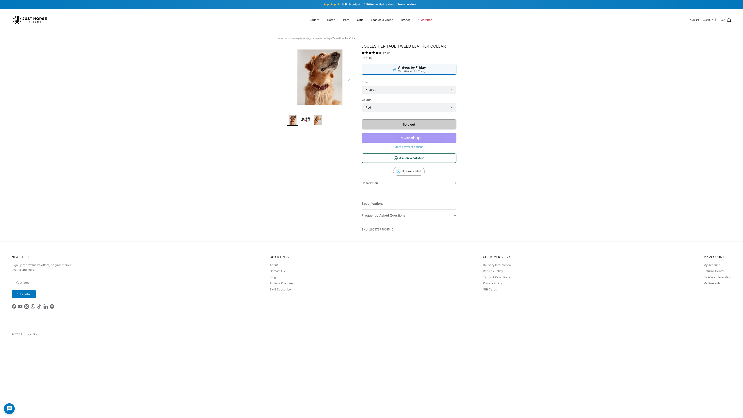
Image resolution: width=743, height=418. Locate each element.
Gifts (360, 20)
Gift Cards (490, 289)
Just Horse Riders (30, 334)
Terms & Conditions (496, 277)
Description (370, 183)
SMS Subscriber (281, 289)
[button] (409, 53)
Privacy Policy (492, 283)
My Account (712, 265)
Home (280, 38)
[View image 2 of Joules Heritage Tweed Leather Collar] (305, 120)
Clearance (425, 20)
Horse (331, 20)
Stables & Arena (382, 20)
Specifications (372, 204)
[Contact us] (9, 408)
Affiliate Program (281, 283)
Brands (406, 20)
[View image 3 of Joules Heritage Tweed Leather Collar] (318, 120)
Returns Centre (714, 271)
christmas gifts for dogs (298, 38)
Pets (346, 20)
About (274, 265)
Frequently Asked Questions (383, 215)
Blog (273, 277)
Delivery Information (497, 265)
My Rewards (712, 283)
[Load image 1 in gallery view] (320, 77)
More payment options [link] (409, 146)
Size (365, 82)
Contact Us (277, 271)
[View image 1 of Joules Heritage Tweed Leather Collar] (292, 120)
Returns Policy (493, 271)
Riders (314, 20)
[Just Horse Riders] (30, 20)
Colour (366, 100)
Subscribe (24, 294)
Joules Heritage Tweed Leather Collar (335, 38)
